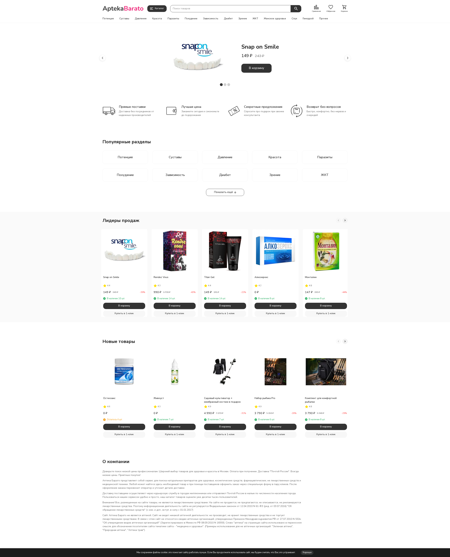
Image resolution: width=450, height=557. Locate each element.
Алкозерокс (261, 277)
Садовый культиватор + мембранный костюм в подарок (222, 400)
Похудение (191, 18)
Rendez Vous (161, 277)
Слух (294, 18)
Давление (141, 18)
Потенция (108, 18)
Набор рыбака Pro (265, 398)
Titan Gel (209, 277)
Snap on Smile (111, 277)
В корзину (256, 68)
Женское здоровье (275, 18)
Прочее (323, 18)
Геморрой (308, 18)
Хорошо (307, 552)
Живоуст (159, 398)
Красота (157, 18)
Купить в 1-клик (124, 313)
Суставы (124, 18)
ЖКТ (255, 18)
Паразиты (173, 18)
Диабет (228, 18)
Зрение (242, 18)
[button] (102, 58)
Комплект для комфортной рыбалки (321, 400)
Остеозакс (109, 398)
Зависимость (210, 18)
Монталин (311, 277)
